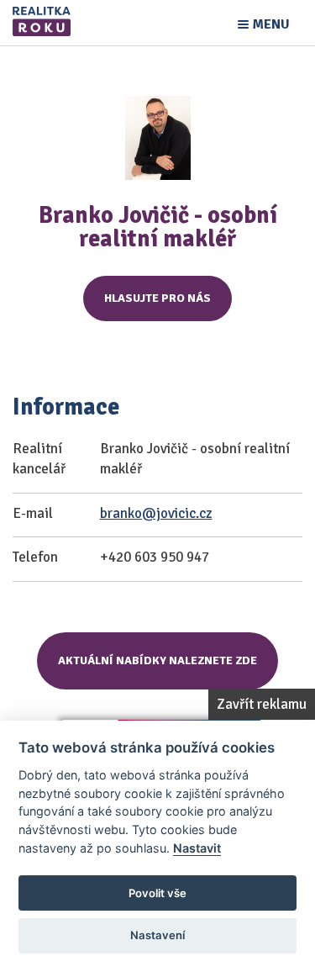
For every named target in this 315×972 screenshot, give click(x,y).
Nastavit (197, 848)
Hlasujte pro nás (157, 298)
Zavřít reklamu (262, 704)
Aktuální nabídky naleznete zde (157, 660)
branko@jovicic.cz (156, 513)
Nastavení (157, 935)
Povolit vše (157, 893)
